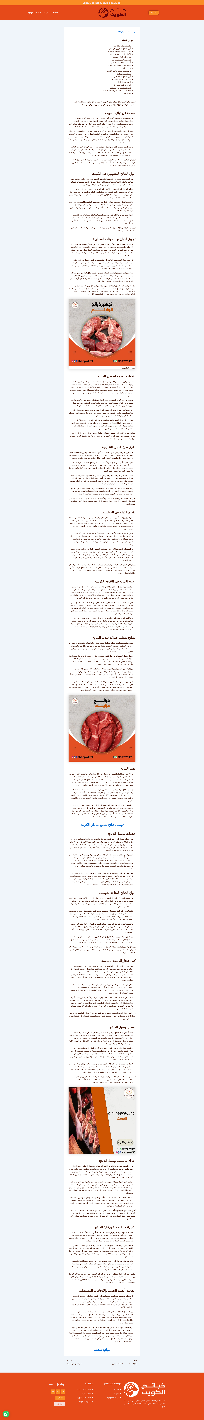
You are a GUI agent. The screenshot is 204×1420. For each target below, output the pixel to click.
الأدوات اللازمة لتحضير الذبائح (120, 54)
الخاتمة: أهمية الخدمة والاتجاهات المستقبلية (115, 90)
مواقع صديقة (126, 93)
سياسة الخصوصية (34, 12)
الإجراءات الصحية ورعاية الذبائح (120, 88)
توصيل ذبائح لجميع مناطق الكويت (119, 71)
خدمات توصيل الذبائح (123, 74)
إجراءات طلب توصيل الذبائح (121, 85)
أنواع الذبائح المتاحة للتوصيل (121, 76)
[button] (6, 1414)
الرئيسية (55, 12)
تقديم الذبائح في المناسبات (121, 60)
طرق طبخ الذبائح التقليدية (122, 57)
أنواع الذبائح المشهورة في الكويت (119, 48)
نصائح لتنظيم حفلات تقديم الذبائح (119, 65)
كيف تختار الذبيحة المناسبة (121, 79)
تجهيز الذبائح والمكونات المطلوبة (119, 51)
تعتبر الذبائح (127, 68)
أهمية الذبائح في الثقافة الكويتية (120, 62)
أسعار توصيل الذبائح (124, 82)
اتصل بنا (47, 12)
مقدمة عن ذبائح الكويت (122, 46)
